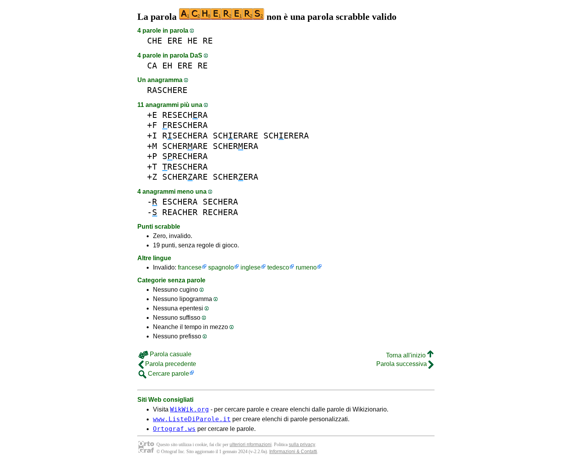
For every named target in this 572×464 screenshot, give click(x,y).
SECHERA (220, 202)
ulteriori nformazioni (251, 444)
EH (167, 65)
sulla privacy (302, 444)
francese (190, 267)
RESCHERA (185, 125)
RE (208, 41)
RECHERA (220, 212)
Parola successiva (402, 364)
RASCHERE (167, 90)
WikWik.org (189, 409)
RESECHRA (185, 115)
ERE (174, 41)
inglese (250, 267)
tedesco (278, 267)
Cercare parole (167, 373)
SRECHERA (185, 156)
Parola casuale (169, 354)
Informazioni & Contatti (293, 451)
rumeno (306, 267)
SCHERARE (235, 135)
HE (193, 41)
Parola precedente (170, 364)
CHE (154, 41)
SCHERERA (286, 135)
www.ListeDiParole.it (192, 419)
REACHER (180, 212)
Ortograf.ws (174, 428)
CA (152, 65)
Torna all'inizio (406, 355)
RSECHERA (185, 135)
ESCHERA (180, 202)
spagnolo (221, 267)
